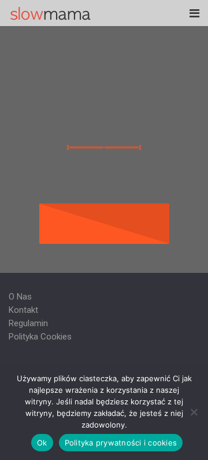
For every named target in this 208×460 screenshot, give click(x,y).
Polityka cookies (40, 336)
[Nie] (193, 412)
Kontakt (23, 310)
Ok (42, 442)
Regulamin (28, 323)
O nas (20, 296)
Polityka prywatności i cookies (121, 442)
